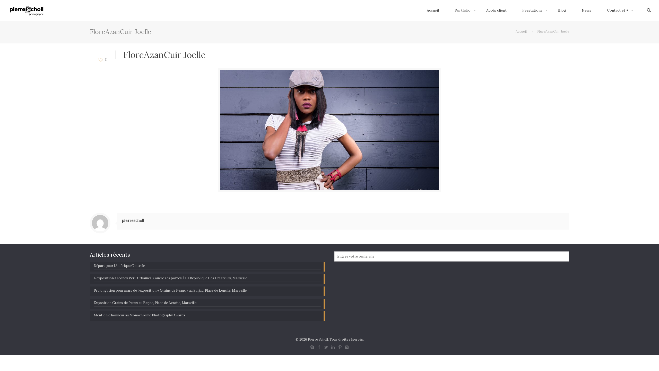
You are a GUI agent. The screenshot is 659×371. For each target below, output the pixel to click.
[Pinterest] (340, 347)
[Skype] (312, 347)
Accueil (521, 31)
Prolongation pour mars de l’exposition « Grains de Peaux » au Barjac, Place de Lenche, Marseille (170, 290)
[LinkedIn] (333, 347)
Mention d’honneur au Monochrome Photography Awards (139, 315)
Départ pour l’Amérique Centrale (119, 266)
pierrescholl (133, 220)
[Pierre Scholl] (26, 10)
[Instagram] (347, 347)
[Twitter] (326, 347)
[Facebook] (319, 347)
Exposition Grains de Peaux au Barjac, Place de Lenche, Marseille (145, 303)
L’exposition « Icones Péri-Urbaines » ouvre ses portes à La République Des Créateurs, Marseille (170, 278)
